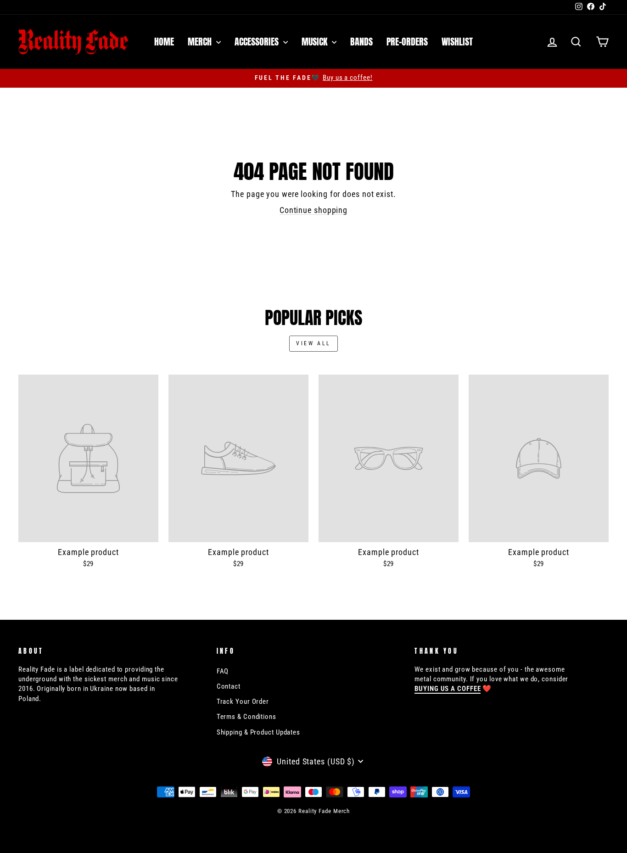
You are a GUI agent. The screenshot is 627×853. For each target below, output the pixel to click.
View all (313, 343)
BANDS (361, 41)
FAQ (223, 671)
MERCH (201, 41)
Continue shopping (313, 210)
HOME (164, 41)
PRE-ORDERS (407, 41)
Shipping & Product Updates (258, 732)
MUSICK (316, 41)
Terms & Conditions (246, 717)
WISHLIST (457, 41)
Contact (229, 686)
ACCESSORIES (258, 41)
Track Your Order (243, 701)
